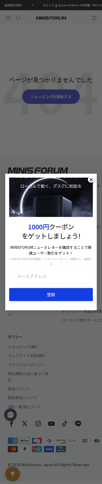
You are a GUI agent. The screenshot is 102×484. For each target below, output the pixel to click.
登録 (51, 295)
